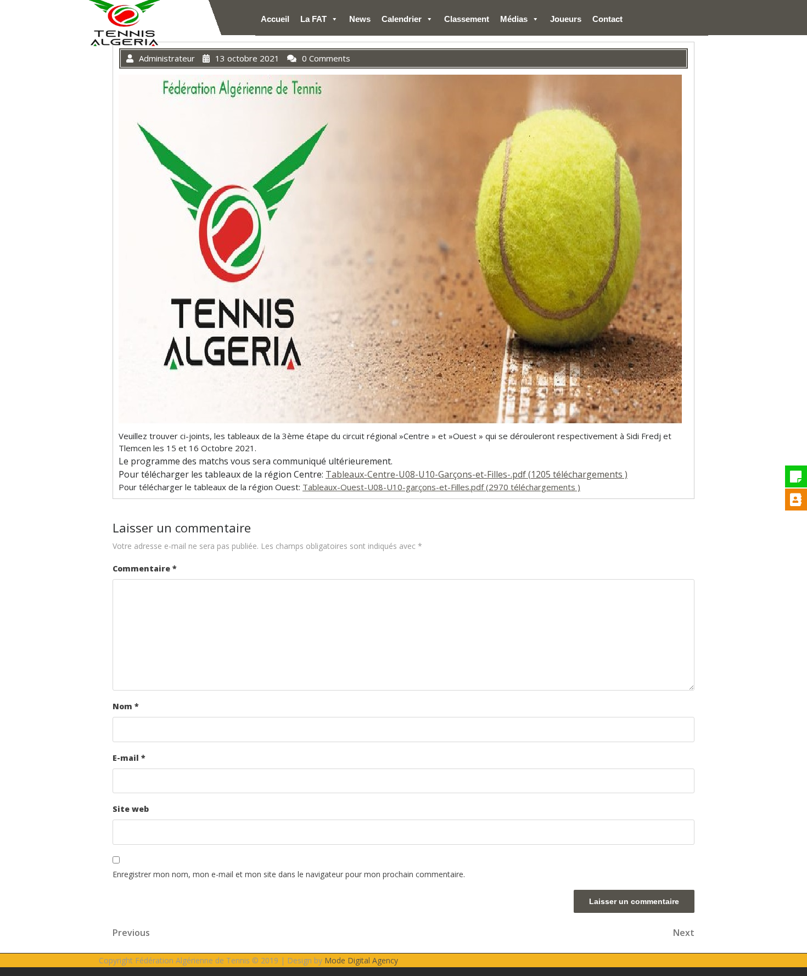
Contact (607, 19)
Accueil (275, 19)
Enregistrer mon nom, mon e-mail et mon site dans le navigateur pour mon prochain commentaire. (289, 874)
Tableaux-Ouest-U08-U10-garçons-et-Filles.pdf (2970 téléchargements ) (441, 486)
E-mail (129, 758)
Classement (466, 19)
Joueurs (565, 19)
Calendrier (402, 19)
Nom (126, 706)
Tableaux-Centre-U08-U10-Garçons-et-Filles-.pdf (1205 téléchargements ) (476, 474)
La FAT (313, 19)
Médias (514, 19)
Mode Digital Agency (361, 960)
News (360, 19)
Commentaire (145, 568)
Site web (131, 809)
